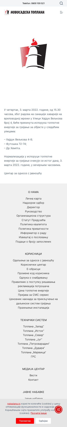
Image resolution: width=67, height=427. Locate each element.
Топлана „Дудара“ (33, 348)
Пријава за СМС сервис (33, 294)
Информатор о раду (33, 233)
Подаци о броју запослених (33, 241)
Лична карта (33, 198)
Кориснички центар (33, 264)
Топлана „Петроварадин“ (33, 343)
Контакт (33, 379)
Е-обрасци (33, 269)
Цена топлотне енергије (33, 290)
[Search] (61, 3)
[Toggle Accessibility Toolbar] (58, 409)
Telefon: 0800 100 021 (33, 3)
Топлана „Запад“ (33, 326)
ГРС (33, 356)
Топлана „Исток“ (33, 330)
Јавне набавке (33, 398)
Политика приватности (33, 228)
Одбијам (43, 420)
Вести (33, 375)
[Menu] (61, 12)
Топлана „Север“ (33, 335)
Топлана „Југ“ (33, 339)
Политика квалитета (33, 224)
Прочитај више (39, 413)
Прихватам (25, 420)
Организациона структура (33, 215)
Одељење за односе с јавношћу (33, 260)
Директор (33, 207)
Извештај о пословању (33, 237)
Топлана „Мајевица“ (33, 352)
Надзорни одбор (33, 202)
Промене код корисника (33, 273)
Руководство (33, 211)
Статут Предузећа (33, 220)
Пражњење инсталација (33, 307)
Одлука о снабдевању (33, 277)
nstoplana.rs (13, 403)
